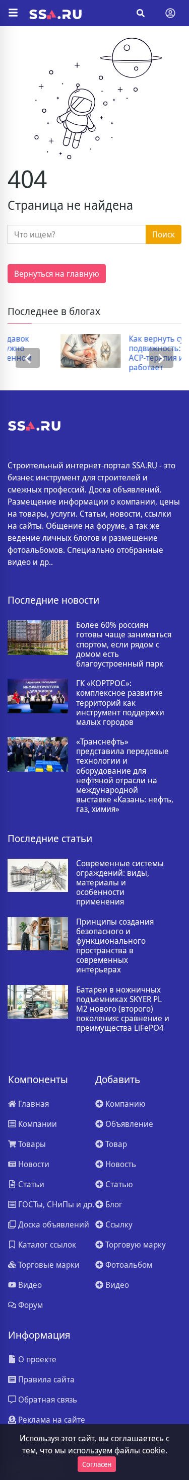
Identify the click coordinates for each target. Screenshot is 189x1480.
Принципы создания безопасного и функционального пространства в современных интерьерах (115, 946)
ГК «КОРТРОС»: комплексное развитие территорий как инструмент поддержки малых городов (120, 703)
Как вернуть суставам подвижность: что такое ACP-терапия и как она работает (134, 353)
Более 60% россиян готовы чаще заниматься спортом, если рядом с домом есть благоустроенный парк (123, 644)
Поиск (163, 234)
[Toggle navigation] (170, 13)
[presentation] (28, 358)
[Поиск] (140, 13)
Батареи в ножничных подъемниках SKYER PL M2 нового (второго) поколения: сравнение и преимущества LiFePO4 (122, 1009)
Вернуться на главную (56, 273)
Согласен (96, 1464)
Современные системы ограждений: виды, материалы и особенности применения (120, 883)
